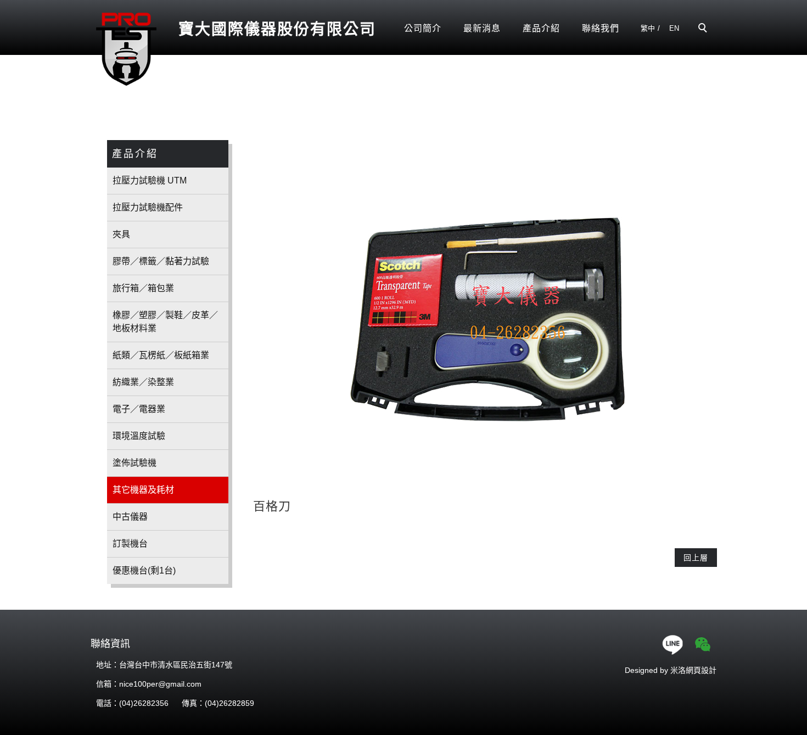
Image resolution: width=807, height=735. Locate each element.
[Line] (674, 644)
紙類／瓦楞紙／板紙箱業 (161, 355)
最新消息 (482, 28)
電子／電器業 (139, 409)
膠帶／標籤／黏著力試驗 (161, 261)
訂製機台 (130, 543)
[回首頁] (126, 48)
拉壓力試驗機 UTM (150, 180)
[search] (704, 29)
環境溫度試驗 (139, 436)
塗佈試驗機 (134, 462)
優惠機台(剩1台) (144, 570)
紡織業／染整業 (143, 382)
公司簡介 (422, 28)
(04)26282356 (144, 703)
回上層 (695, 557)
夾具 (121, 234)
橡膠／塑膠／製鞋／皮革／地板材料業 (165, 321)
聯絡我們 (600, 28)
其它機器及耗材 (143, 489)
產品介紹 (541, 28)
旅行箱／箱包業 (143, 288)
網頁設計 (701, 670)
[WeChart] (704, 644)
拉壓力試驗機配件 (148, 207)
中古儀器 (130, 516)
